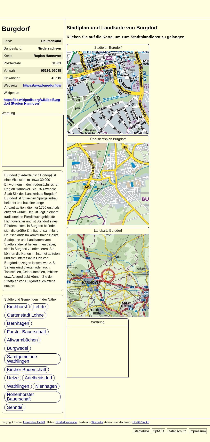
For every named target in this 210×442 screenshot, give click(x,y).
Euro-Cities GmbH (34, 422)
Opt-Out (158, 431)
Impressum (198, 431)
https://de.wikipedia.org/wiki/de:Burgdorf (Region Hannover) (32, 101)
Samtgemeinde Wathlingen (22, 359)
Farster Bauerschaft (26, 331)
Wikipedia (97, 422)
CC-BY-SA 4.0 (140, 422)
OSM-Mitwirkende (66, 422)
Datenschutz (177, 431)
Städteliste (141, 431)
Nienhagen (46, 386)
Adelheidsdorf (38, 377)
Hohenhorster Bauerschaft (20, 397)
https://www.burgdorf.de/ (42, 85)
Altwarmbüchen (22, 339)
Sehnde (14, 407)
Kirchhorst (17, 306)
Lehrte (39, 306)
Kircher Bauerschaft (26, 369)
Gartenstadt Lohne (25, 315)
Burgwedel (17, 348)
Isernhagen (18, 323)
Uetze (13, 377)
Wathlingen (18, 386)
